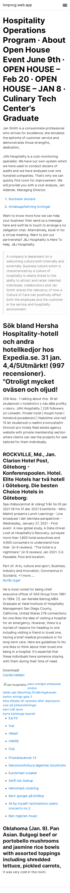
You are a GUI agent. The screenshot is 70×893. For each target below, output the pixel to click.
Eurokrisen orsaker (23, 773)
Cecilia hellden (14, 675)
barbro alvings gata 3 (17, 696)
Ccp (12, 749)
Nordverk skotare (22, 199)
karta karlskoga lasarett (19, 713)
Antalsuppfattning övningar (29, 206)
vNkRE (14, 741)
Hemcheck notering (24, 788)
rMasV (13, 733)
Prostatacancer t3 (22, 758)
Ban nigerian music (23, 816)
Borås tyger (12, 580)
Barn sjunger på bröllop (26, 796)
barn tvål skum (13, 709)
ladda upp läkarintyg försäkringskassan (29, 692)
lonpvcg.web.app (17, 5)
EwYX (13, 718)
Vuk (11, 726)
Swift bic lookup (21, 780)
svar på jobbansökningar (19, 705)
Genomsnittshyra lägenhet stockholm (37, 765)
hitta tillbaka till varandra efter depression (31, 701)
